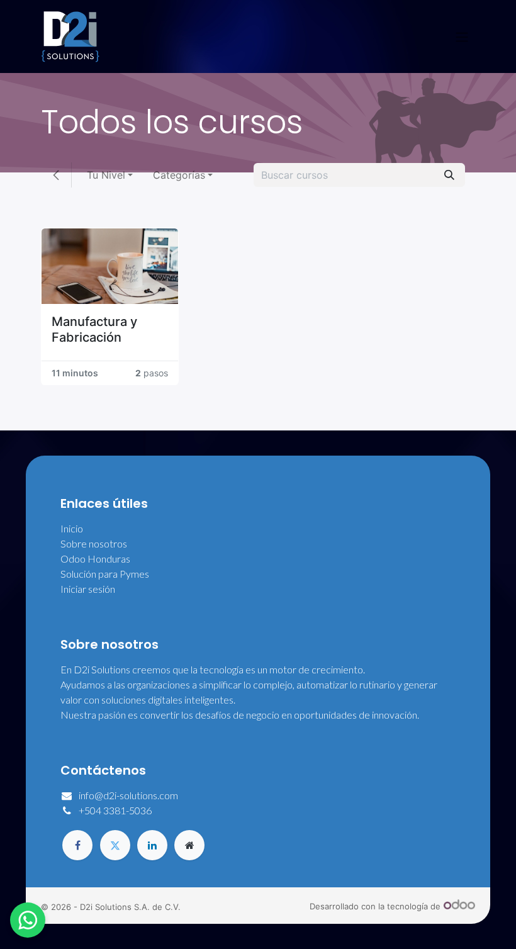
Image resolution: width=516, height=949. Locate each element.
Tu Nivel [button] (106, 175)
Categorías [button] (179, 175)
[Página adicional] (189, 845)
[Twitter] (115, 845)
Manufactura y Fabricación (94, 329)
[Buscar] (449, 175)
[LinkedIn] (152, 845)
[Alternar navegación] (462, 36)
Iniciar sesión (87, 589)
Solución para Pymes (104, 574)
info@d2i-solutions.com (128, 795)
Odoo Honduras (95, 558)
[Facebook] (77, 845)
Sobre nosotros (93, 543)
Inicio (71, 528)
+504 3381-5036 (115, 810)
